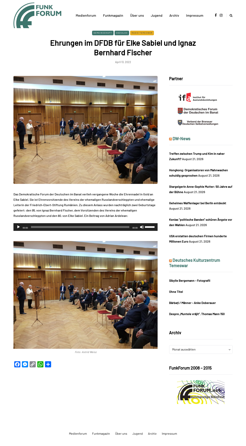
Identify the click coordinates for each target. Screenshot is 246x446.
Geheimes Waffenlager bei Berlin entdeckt (197, 203)
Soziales (122, 33)
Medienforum (86, 15)
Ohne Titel (176, 291)
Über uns (137, 15)
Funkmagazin (113, 15)
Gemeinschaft (103, 33)
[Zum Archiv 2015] (201, 391)
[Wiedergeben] (18, 227)
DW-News (181, 138)
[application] (85, 227)
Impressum (194, 15)
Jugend (156, 15)
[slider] (150, 226)
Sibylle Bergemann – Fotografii (189, 280)
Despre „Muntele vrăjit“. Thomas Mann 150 (197, 314)
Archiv (174, 15)
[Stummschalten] (142, 227)
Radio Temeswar (142, 33)
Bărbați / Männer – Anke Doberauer (192, 302)
